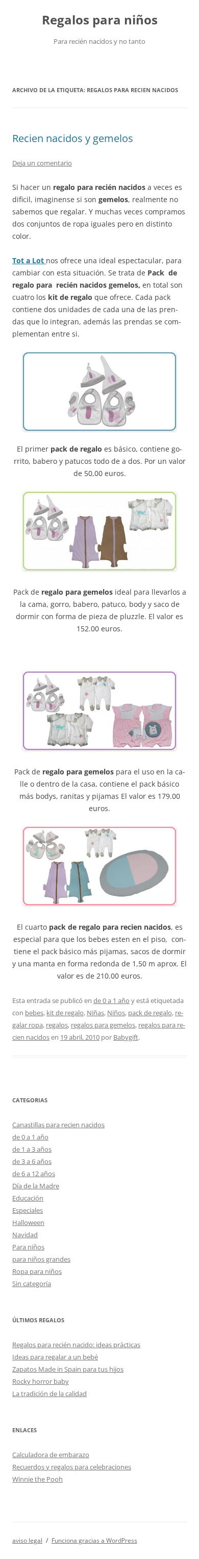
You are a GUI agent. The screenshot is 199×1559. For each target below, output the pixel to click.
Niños (116, 1012)
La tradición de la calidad (49, 1393)
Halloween (28, 1222)
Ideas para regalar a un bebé (55, 1356)
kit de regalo (65, 1012)
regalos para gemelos (103, 1024)
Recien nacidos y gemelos (72, 138)
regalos (57, 1024)
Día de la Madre (35, 1185)
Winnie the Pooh (37, 1479)
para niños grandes (41, 1259)
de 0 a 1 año (111, 1000)
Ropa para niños (37, 1271)
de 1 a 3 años (32, 1149)
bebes (34, 1012)
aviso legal (27, 1540)
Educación (27, 1198)
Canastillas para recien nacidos (58, 1124)
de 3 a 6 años (32, 1161)
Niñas (95, 1012)
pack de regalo (150, 1012)
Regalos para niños (100, 20)
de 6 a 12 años (33, 1173)
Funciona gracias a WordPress (94, 1540)
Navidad (25, 1234)
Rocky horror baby (40, 1381)
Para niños (28, 1246)
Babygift (125, 1037)
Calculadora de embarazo (50, 1454)
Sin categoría (31, 1283)
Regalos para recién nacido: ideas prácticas (76, 1344)
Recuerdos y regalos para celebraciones (71, 1466)
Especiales (27, 1210)
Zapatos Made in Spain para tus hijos (67, 1369)
